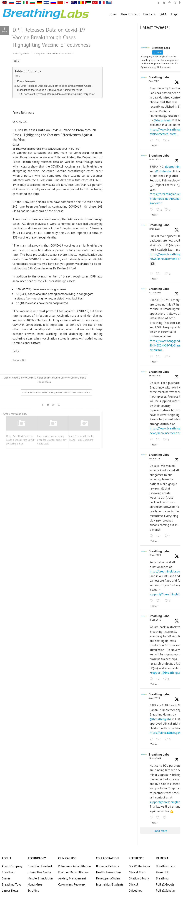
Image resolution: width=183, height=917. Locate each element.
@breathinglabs (160, 719)
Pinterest (59, 405)
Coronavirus (52, 53)
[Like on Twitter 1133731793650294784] (165, 817)
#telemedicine (159, 199)
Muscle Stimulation (40, 878)
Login (174, 14)
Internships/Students (109, 884)
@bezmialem (162, 120)
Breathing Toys (11, 884)
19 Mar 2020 (155, 554)
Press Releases (26, 81)
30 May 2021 (155, 292)
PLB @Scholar (165, 891)
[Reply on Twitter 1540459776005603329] (152, 209)
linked (180, 2)
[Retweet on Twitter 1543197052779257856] (158, 140)
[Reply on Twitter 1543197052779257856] (152, 140)
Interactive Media (39, 872)
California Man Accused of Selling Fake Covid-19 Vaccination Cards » (56, 392)
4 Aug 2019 (154, 697)
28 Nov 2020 (155, 375)
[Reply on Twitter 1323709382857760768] (152, 536)
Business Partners (107, 866)
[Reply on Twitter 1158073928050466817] (152, 739)
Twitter (48, 405)
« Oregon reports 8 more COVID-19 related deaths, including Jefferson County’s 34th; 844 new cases (44, 379)
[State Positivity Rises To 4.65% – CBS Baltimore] (83, 423)
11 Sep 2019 (155, 619)
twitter (164, 2)
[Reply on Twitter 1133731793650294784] (152, 817)
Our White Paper (139, 866)
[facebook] (158, 2)
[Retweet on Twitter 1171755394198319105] (158, 679)
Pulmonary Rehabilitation (74, 866)
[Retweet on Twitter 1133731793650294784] (158, 817)
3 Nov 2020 (154, 458)
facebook (43, 405)
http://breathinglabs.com (166, 571)
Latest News (10, 891)
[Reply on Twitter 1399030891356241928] (152, 356)
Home (112, 14)
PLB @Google (165, 884)
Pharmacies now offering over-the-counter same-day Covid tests (51, 439)
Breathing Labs (159, 77)
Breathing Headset (40, 866)
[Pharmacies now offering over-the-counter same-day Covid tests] (52, 423)
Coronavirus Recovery (72, 884)
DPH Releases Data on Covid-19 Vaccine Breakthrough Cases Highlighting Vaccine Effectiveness (51, 37)
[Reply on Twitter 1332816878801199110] (152, 439)
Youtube (174, 2)
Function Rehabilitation (73, 872)
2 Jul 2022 (154, 80)
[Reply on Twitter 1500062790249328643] (152, 273)
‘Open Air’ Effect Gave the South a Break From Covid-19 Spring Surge (20, 439)
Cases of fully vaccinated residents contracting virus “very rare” (59, 94)
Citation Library (139, 878)
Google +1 (53, 405)
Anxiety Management (72, 878)
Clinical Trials (137, 872)
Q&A (163, 14)
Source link (19, 360)
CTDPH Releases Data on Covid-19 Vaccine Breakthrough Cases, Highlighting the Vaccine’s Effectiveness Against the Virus (54, 88)
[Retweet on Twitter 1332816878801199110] (158, 439)
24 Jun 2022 (155, 159)
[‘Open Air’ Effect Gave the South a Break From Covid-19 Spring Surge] (21, 423)
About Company (12, 866)
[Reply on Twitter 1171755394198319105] (152, 679)
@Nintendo (163, 171)
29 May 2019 (155, 758)
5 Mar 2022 (154, 228)
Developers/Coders (108, 878)
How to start (130, 14)
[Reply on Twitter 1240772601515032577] (152, 600)
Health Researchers (108, 872)
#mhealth (156, 203)
